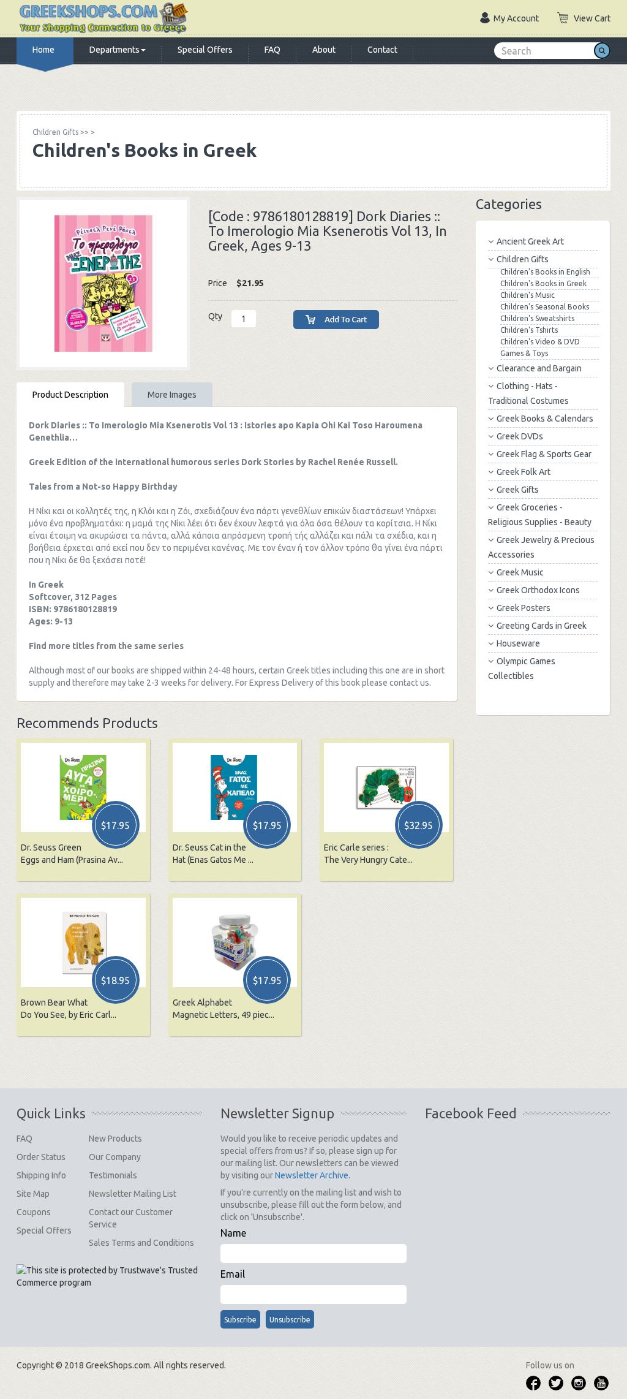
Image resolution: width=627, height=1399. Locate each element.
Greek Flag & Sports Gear (544, 454)
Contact (382, 50)
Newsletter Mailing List (132, 1194)
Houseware (518, 643)
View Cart (592, 18)
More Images (172, 395)
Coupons (34, 1212)
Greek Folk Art (523, 472)
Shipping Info (41, 1175)
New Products (115, 1138)
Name (233, 1233)
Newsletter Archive (311, 1175)
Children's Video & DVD (540, 342)
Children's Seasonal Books (544, 307)
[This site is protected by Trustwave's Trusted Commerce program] (108, 1276)
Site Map (33, 1194)
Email (232, 1274)
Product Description (70, 395)
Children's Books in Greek (543, 283)
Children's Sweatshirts (537, 318)
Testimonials (113, 1175)
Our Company (115, 1157)
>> (60, 132)
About (324, 50)
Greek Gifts (518, 490)
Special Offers (205, 50)
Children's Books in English (545, 272)
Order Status (41, 1157)
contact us (409, 683)
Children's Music (527, 295)
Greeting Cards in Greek (542, 626)
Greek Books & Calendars (545, 418)
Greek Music (520, 572)
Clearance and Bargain (539, 368)
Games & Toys (524, 353)
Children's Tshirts (529, 330)
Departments (114, 50)
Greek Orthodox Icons (538, 590)
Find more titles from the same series (106, 646)
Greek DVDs (520, 436)
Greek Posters (523, 608)
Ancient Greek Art (530, 241)
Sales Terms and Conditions (141, 1243)
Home (43, 50)
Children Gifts (523, 259)
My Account (516, 18)
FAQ (272, 50)
